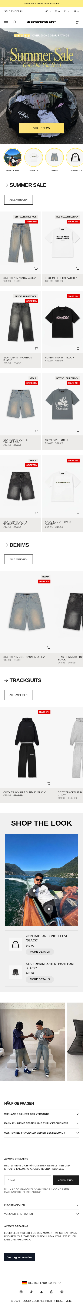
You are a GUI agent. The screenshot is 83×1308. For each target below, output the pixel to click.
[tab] (25, 185)
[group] (12, 160)
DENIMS (19, 545)
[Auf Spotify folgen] (62, 1292)
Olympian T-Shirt (56, 440)
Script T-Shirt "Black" (60, 358)
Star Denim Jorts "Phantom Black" (15, 523)
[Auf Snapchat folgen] (41, 1292)
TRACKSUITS (25, 680)
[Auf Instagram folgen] (21, 1292)
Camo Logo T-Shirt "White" (58, 523)
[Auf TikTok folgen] (31, 1292)
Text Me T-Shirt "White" (61, 278)
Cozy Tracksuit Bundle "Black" (24, 793)
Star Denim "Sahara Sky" (19, 278)
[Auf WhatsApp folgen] (51, 1292)
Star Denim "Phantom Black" (17, 359)
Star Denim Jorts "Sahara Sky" (15, 441)
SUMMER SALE (28, 185)
